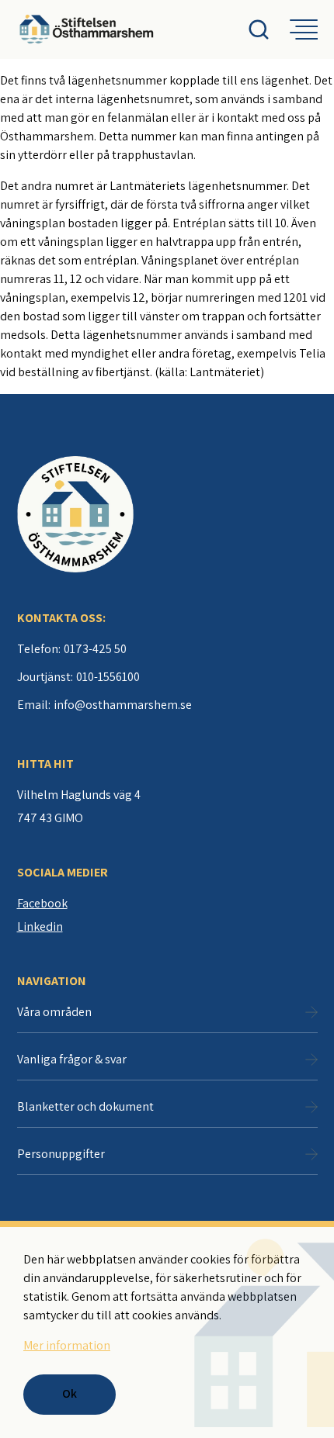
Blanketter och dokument (85, 1106)
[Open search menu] (268, 29)
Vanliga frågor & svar (72, 1059)
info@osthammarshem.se (123, 705)
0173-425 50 (95, 649)
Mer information (66, 1345)
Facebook (42, 903)
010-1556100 (108, 677)
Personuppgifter (61, 1154)
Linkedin (40, 926)
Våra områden (54, 1012)
